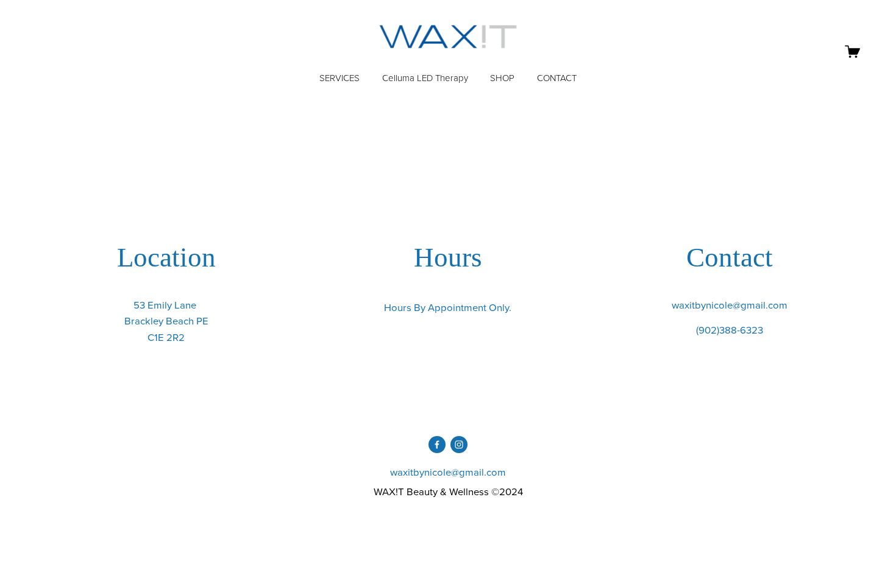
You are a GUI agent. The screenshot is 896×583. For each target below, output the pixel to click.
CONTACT (557, 78)
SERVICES (339, 78)
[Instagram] (459, 444)
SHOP (502, 78)
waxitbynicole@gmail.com (730, 305)
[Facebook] (437, 444)
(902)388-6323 (729, 330)
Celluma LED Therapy (425, 78)
